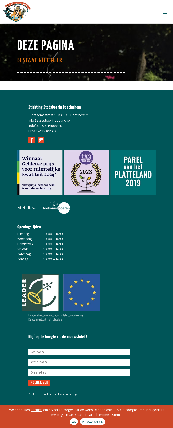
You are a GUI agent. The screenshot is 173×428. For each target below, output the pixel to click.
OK (74, 421)
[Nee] (168, 416)
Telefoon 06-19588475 (45, 126)
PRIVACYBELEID (92, 421)
